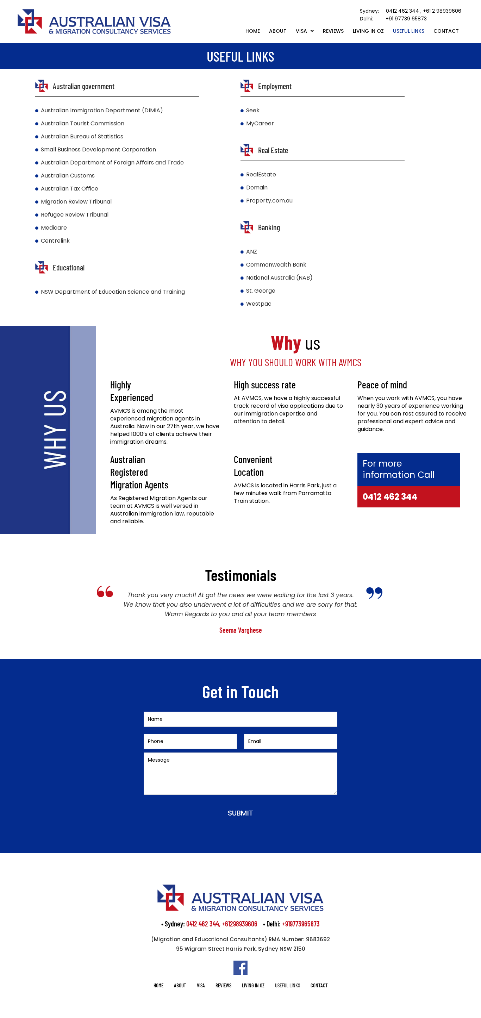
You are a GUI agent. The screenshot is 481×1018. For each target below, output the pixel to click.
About (278, 31)
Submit (240, 813)
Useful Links (408, 31)
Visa (301, 31)
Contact (446, 31)
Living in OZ (368, 31)
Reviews (333, 31)
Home (252, 31)
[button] (304, 31)
